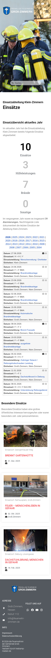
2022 (35, 237)
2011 (28, 244)
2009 (41, 244)
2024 (21, 237)
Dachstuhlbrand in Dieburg (32, 376)
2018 (21, 240)
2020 (7, 240)
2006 (25, 247)
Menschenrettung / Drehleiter (34, 259)
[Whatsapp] (33, 3)
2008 (11, 247)
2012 (21, 244)
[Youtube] (42, 3)
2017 (28, 240)
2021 (41, 237)
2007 (18, 247)
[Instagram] (47, 3)
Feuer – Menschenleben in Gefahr (22, 507)
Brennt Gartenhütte (19, 455)
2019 (14, 240)
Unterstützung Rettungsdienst (34, 390)
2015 (41, 240)
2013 (14, 244)
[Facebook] (38, 3)
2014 (8, 244)
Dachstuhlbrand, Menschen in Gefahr (24, 561)
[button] (47, 11)
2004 (39, 247)
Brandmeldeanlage (29, 273)
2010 (35, 244)
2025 (14, 237)
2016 (35, 240)
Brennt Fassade (28, 330)
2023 (28, 237)
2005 (32, 247)
